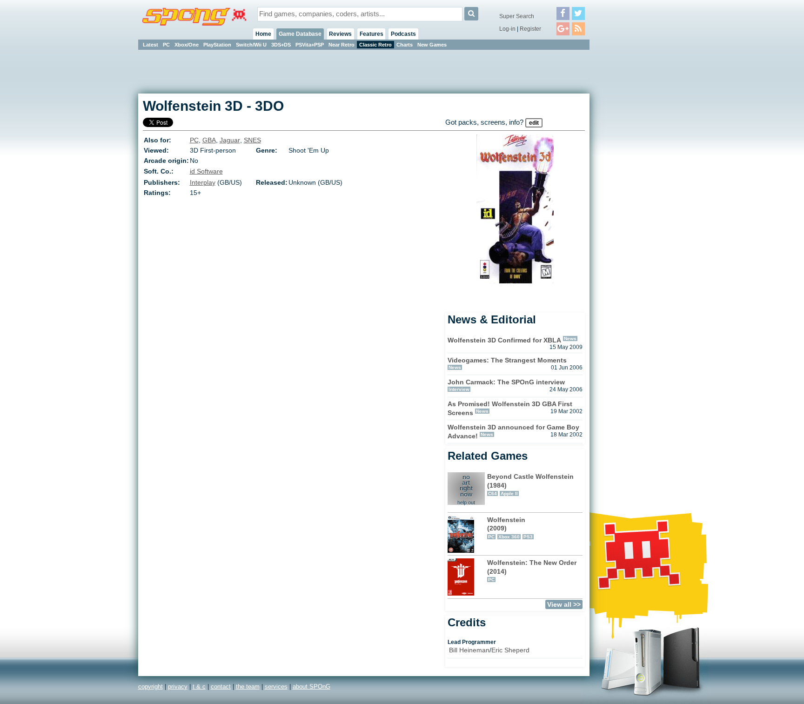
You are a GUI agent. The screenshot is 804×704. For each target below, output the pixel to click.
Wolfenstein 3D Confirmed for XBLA (504, 340)
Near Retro (341, 44)
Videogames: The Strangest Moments (507, 360)
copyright (150, 686)
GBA (209, 140)
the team (248, 686)
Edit (534, 123)
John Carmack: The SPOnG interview (506, 382)
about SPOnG (311, 686)
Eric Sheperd (510, 650)
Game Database (300, 34)
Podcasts (403, 34)
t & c (199, 686)
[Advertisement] (631, 190)
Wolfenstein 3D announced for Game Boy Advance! (513, 431)
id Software (206, 171)
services (276, 686)
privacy (178, 686)
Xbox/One (186, 44)
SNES (252, 140)
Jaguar (230, 140)
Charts (404, 44)
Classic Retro (375, 44)
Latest (150, 44)
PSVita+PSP (309, 44)
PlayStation (217, 44)
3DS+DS (281, 44)
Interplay (202, 182)
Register (530, 29)
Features (371, 34)
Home (263, 34)
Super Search (516, 16)
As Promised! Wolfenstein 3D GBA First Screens (510, 408)
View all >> (564, 604)
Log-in (507, 29)
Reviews (340, 34)
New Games (432, 44)
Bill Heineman (469, 650)
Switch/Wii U (251, 44)
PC (166, 44)
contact (221, 686)
